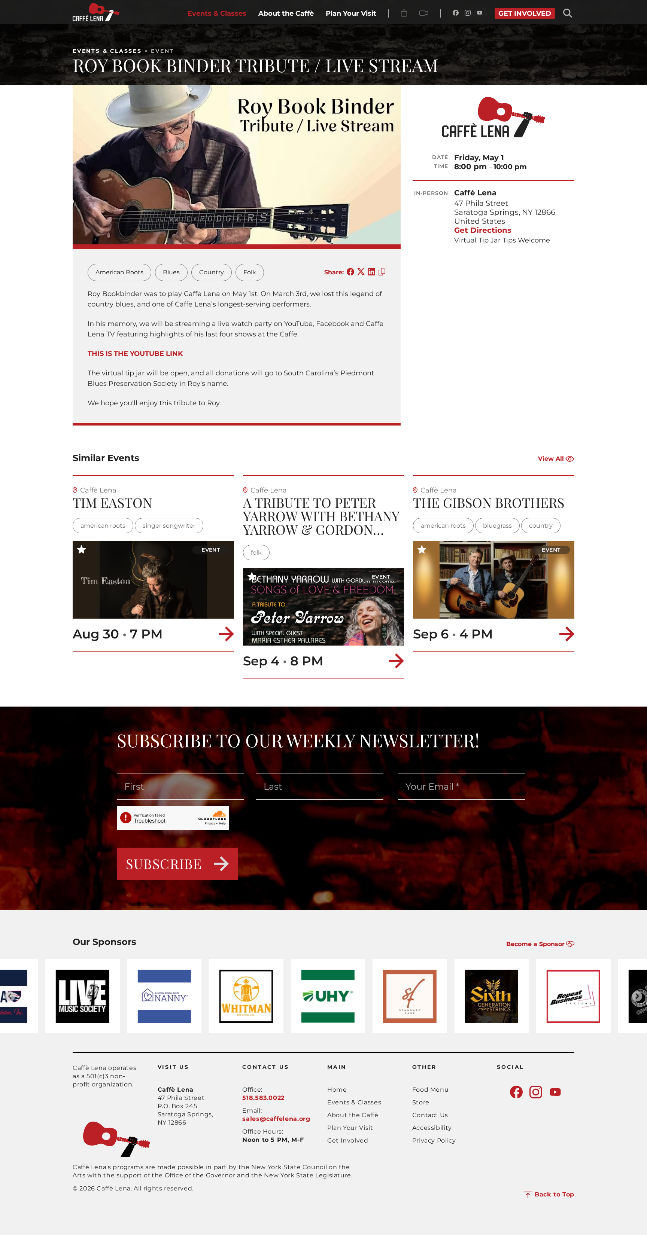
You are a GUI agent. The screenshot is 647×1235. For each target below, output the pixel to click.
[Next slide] (637, 996)
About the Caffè (353, 1115)
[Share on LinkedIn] (371, 272)
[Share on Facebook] (350, 272)
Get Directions (482, 230)
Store (420, 1102)
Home (337, 1089)
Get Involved (347, 1140)
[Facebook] (456, 13)
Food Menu (430, 1089)
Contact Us (430, 1115)
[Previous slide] (10, 996)
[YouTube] (480, 13)
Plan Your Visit (350, 1127)
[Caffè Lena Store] (404, 13)
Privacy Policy (434, 1140)
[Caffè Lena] (96, 19)
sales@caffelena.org (276, 1118)
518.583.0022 (263, 1097)
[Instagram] (468, 13)
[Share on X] (361, 272)
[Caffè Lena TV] (423, 13)
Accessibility (432, 1127)
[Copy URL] (382, 272)
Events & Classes (107, 51)
